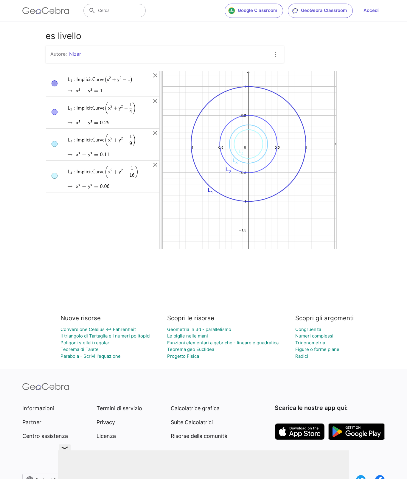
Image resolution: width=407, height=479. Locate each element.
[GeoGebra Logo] (45, 10)
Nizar (75, 54)
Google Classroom (257, 10)
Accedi (371, 10)
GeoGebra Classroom (324, 10)
